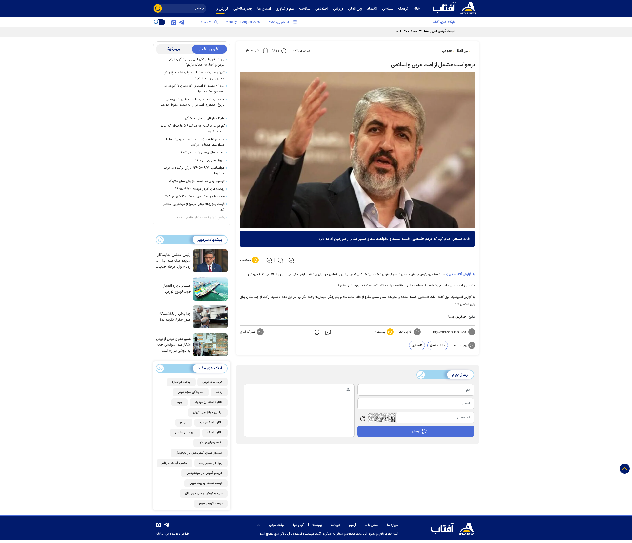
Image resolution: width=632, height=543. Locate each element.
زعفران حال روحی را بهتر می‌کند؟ (203, 152)
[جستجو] (158, 8)
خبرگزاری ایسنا (457, 316)
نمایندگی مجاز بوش (191, 392)
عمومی (447, 50)
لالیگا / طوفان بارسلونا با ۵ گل (205, 118)
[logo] (455, 7)
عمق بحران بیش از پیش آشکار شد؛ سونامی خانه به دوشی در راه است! (173, 344)
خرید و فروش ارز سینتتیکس (204, 473)
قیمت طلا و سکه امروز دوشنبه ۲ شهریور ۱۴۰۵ (194, 196)
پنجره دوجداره (181, 382)
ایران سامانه (162, 534)
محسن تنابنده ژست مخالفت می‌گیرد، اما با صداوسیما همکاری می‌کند (195, 142)
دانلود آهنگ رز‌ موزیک (209, 402)
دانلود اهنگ (215, 432)
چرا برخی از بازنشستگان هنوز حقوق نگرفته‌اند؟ (174, 316)
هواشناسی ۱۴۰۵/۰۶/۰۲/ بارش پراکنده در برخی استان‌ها (194, 170)
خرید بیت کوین (212, 382)
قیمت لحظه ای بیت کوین (206, 483)
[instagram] (173, 22)
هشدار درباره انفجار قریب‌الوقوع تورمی (177, 288)
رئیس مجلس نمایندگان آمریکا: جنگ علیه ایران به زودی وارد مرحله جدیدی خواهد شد (173, 261)
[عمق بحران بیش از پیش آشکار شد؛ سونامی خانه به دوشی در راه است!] (209, 344)
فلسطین (417, 345)
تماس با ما (371, 525)
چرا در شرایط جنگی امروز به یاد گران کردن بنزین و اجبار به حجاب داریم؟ (196, 62)
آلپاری (183, 422)
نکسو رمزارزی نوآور (210, 442)
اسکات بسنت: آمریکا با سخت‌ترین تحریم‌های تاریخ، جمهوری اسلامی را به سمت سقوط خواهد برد (193, 105)
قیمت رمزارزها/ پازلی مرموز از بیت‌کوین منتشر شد (194, 207)
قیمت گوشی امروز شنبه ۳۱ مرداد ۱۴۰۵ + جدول (423, 31)
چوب (179, 402)
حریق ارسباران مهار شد (210, 160)
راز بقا (219, 392)
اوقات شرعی (276, 525)
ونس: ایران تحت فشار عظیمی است (201, 217)
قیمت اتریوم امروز (211, 503)
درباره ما (392, 525)
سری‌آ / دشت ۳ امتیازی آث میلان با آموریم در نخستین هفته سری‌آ (194, 88)
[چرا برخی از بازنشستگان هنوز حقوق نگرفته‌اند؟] (209, 316)
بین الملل (462, 50)
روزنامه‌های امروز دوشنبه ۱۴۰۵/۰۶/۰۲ (200, 188)
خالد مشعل (437, 345)
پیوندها (317, 525)
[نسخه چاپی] (316, 332)
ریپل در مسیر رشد (211, 463)
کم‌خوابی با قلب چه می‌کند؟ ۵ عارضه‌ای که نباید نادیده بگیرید (193, 128)
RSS (257, 525)
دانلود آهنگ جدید (211, 422)
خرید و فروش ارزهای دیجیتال (204, 493)
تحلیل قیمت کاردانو (174, 463)
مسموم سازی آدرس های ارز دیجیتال (199, 452)
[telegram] (181, 22)
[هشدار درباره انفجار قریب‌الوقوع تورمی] (209, 288)
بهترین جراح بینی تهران (208, 412)
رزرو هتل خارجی (185, 432)
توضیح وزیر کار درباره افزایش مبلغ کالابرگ (197, 181)
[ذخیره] (328, 332)
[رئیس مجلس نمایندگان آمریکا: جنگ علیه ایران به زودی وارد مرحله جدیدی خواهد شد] (209, 260)
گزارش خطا (404, 332)
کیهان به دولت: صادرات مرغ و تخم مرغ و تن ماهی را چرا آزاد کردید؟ (194, 75)
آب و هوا (298, 525)
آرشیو (352, 525)
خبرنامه (335, 525)
